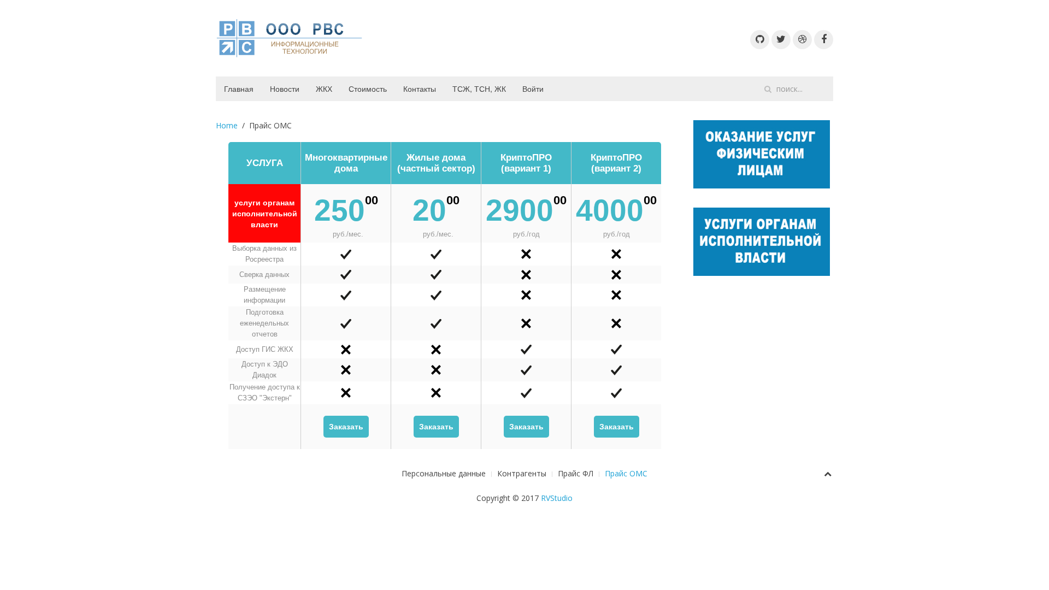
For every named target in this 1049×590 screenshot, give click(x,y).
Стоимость (368, 88)
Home (227, 125)
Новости (284, 88)
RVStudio (557, 498)
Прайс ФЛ (575, 473)
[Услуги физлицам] (761, 153)
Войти (533, 88)
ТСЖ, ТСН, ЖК (479, 88)
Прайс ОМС (626, 473)
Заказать (346, 426)
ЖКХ (324, 88)
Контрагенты (521, 473)
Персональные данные (444, 473)
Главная (239, 88)
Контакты (419, 88)
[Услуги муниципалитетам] (761, 240)
